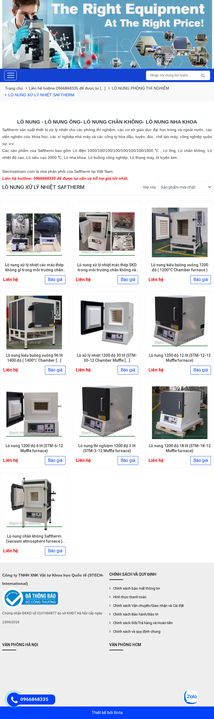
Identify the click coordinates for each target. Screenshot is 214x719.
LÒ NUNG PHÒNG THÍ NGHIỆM (140, 88)
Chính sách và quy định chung (136, 631)
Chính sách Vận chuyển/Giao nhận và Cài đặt (148, 606)
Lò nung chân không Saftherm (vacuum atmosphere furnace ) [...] (34, 541)
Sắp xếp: (150, 187)
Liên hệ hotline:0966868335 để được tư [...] (67, 88)
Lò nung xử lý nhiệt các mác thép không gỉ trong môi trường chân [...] (34, 270)
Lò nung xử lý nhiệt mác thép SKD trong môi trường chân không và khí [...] (107, 270)
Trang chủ (14, 88)
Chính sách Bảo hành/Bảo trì (135, 614)
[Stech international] (107, 34)
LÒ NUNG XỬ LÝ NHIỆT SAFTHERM (41, 95)
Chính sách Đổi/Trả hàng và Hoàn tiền (143, 623)
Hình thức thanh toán (129, 597)
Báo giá (55, 279)
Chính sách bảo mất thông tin (136, 588)
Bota (118, 712)
